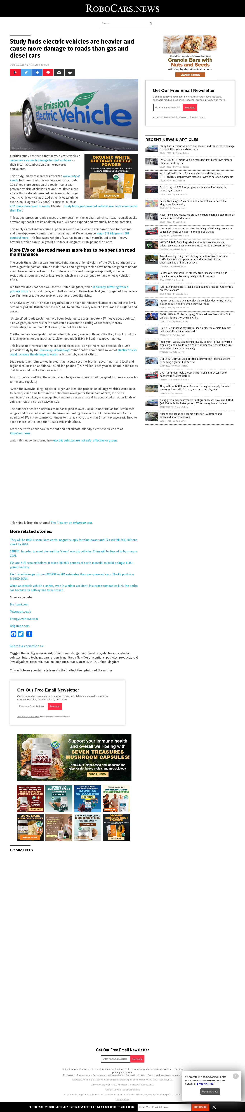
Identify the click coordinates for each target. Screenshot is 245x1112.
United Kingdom (108, 662)
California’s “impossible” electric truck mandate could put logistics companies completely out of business (193, 275)
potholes (112, 657)
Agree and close (210, 1091)
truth (92, 662)
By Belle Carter (179, 421)
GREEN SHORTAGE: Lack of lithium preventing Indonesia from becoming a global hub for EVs (195, 360)
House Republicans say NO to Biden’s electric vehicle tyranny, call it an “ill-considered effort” (195, 330)
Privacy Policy (122, 1099)
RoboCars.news (20, 433)
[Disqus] (74, 900)
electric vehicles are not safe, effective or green (85, 440)
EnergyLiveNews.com (24, 619)
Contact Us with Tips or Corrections (122, 1090)
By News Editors (180, 294)
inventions (98, 657)
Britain (57, 653)
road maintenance (55, 662)
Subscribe (200, 1107)
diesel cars (94, 653)
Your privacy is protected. (28, 717)
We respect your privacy (104, 1075)
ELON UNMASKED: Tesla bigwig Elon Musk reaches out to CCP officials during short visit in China (195, 316)
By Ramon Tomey (180, 321)
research (36, 662)
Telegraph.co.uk (20, 611)
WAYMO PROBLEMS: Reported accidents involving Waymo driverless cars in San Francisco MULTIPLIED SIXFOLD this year (195, 244)
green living (59, 657)
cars (67, 653)
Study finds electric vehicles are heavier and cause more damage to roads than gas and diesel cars (197, 148)
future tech (29, 657)
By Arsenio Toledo (181, 153)
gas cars (44, 657)
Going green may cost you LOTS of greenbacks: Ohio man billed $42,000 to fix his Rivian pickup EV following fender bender (196, 402)
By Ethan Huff (179, 181)
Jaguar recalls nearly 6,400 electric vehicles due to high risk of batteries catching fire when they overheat (196, 302)
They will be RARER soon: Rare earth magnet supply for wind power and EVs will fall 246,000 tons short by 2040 (195, 388)
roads (73, 662)
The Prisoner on (62, 522)
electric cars (111, 653)
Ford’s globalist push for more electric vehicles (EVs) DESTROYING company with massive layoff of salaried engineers (196, 175)
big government (41, 653)
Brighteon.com (82, 522)
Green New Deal (78, 657)
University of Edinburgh (54, 350)
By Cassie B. (178, 280)
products (125, 657)
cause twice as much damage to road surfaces (40, 160)
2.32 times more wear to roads (30, 206)
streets (83, 662)
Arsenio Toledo (40, 64)
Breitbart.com (19, 604)
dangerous (78, 653)
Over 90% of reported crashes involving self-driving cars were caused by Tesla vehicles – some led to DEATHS (196, 230)
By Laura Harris (179, 208)
